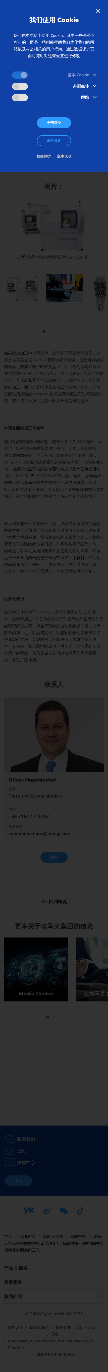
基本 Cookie (78, 75)
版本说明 (64, 156)
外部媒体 (81, 86)
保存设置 (54, 140)
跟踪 (85, 97)
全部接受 (54, 122)
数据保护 (44, 156)
